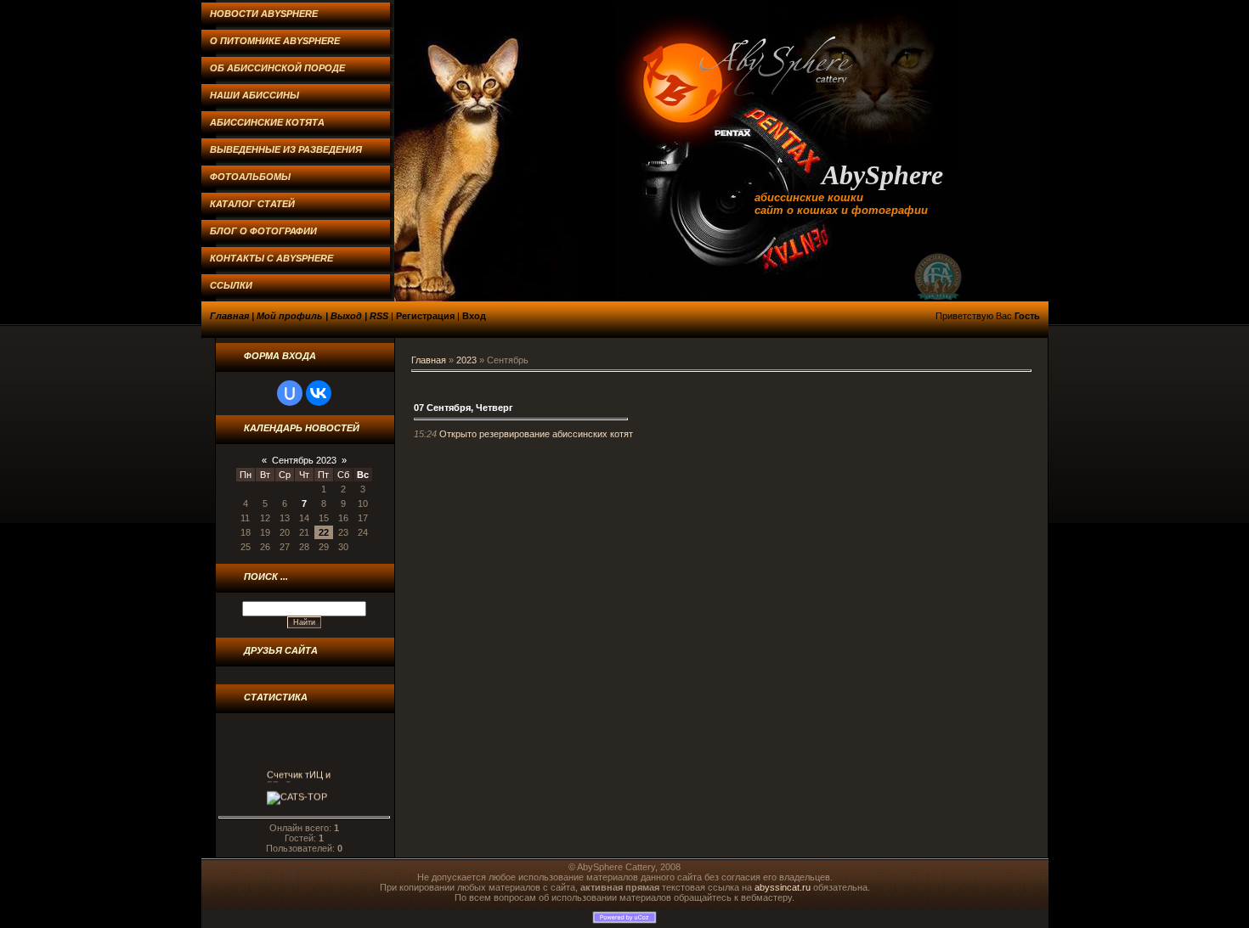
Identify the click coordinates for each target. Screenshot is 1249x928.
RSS (379, 316)
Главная (229, 316)
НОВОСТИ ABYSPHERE (264, 13)
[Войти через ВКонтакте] (318, 393)
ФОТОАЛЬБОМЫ (250, 177)
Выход (346, 316)
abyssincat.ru (782, 887)
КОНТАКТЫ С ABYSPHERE (271, 258)
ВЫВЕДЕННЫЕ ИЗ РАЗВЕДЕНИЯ (286, 149)
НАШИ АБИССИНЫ (254, 95)
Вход (474, 316)
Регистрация (425, 316)
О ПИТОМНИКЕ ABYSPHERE (275, 41)
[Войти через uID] (289, 393)
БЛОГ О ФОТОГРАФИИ (263, 231)
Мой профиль (290, 316)
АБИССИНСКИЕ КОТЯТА (267, 122)
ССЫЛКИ (231, 285)
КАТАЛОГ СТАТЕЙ (252, 204)
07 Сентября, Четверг (463, 407)
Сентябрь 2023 (304, 460)
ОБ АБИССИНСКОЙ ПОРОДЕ (277, 68)
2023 (466, 360)
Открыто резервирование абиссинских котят (536, 434)
